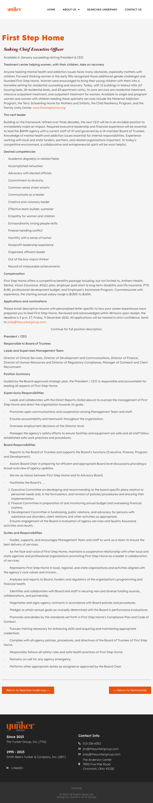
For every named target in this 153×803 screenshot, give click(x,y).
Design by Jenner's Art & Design (76, 797)
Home (51, 9)
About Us (69, 9)
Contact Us (133, 9)
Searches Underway (102, 9)
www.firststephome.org (49, 108)
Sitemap (76, 788)
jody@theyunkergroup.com (26, 322)
